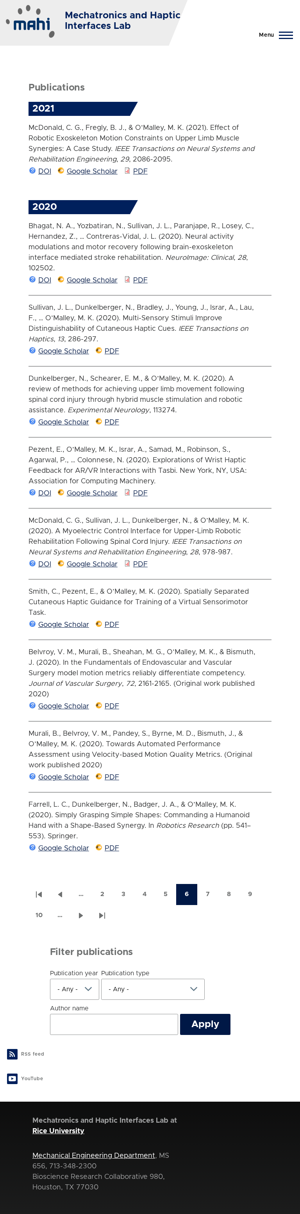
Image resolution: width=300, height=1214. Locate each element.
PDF (140, 171)
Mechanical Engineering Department (93, 1155)
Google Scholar (92, 171)
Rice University (58, 1131)
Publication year (74, 973)
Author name (69, 1008)
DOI (44, 171)
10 (43, 917)
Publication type (125, 973)
